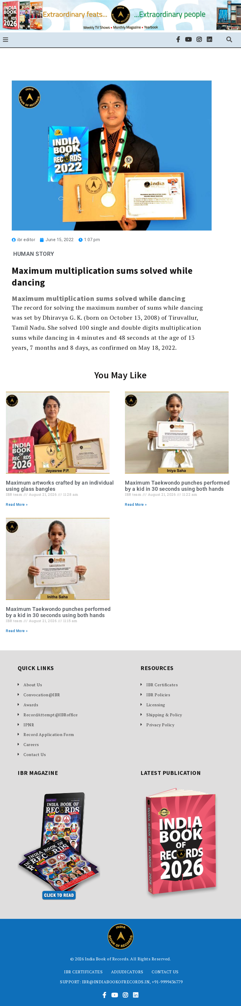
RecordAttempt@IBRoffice (51, 714)
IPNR (29, 724)
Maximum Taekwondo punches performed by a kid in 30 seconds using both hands (177, 486)
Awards (31, 704)
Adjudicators (127, 971)
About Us (33, 684)
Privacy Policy (160, 724)
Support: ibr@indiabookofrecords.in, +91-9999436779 (121, 982)
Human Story (33, 254)
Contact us (165, 971)
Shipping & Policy (164, 714)
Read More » (17, 505)
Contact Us (35, 754)
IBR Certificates (162, 684)
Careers (31, 744)
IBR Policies (158, 694)
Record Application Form (49, 734)
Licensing (155, 704)
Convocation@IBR (42, 694)
